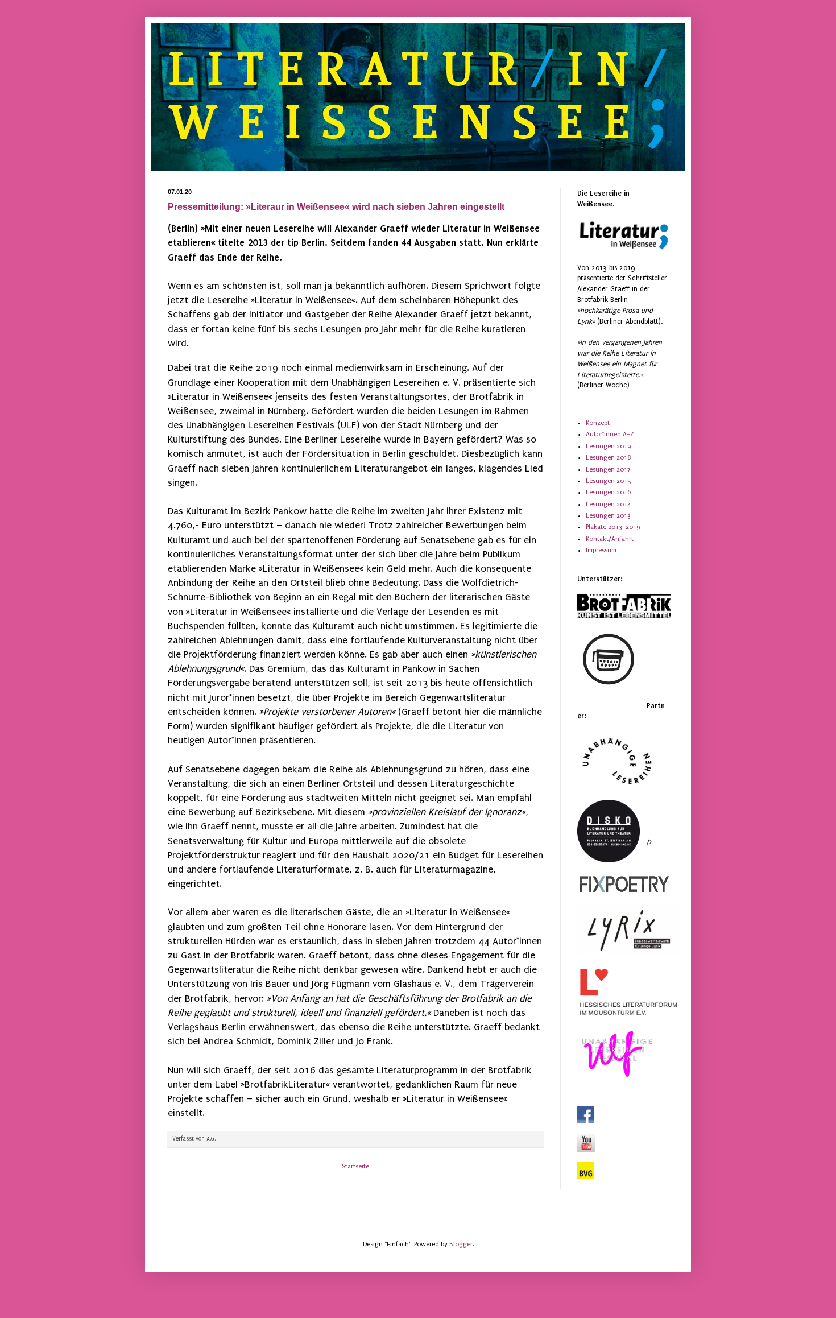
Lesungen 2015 (608, 481)
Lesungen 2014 (608, 504)
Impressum (601, 550)
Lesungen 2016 (608, 492)
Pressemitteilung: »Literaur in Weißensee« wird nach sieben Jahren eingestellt (336, 207)
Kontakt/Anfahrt (610, 539)
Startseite (355, 1166)
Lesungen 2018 (608, 457)
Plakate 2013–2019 (613, 527)
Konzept (598, 423)
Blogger (461, 1244)
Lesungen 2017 (608, 469)
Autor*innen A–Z (610, 434)
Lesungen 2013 (608, 515)
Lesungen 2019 (608, 446)
